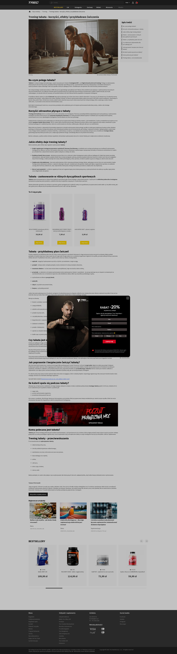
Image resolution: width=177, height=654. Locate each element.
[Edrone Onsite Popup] (88, 327)
